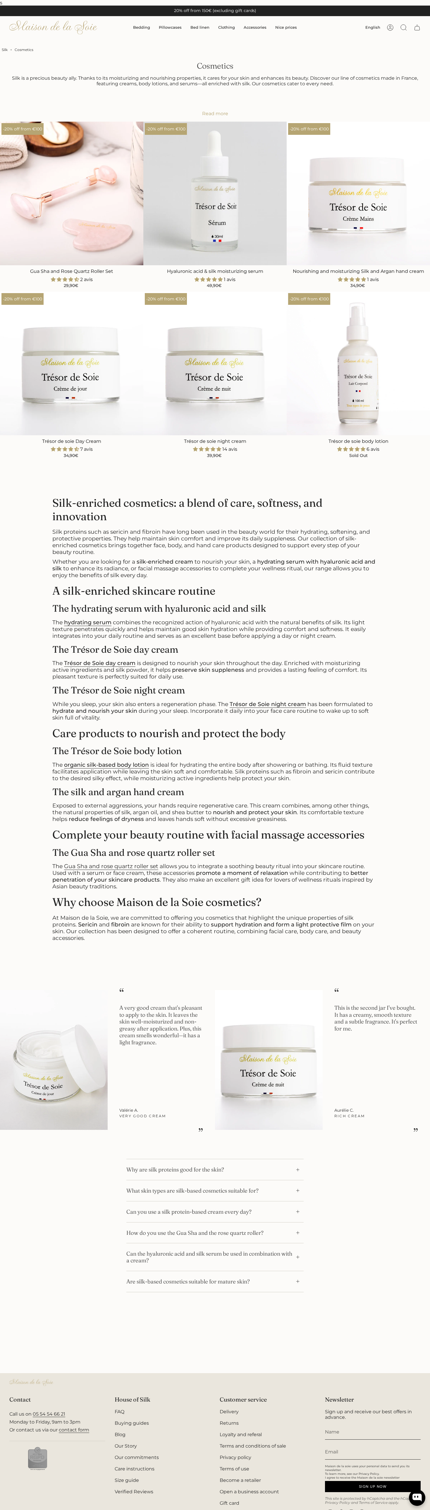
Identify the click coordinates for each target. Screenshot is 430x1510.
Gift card (229, 1503)
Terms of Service (373, 1502)
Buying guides (132, 1423)
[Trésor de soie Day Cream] (71, 363)
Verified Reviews (134, 1491)
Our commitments (137, 1457)
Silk (5, 49)
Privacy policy (235, 1457)
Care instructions (134, 1469)
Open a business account (249, 1491)
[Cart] (417, 28)
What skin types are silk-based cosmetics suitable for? (192, 1190)
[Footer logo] (31, 1382)
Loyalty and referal (241, 1434)
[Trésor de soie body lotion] (358, 363)
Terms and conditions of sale (253, 1446)
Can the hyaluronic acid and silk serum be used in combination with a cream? (209, 1257)
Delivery (229, 1411)
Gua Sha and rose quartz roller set (111, 866)
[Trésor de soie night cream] (215, 363)
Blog (120, 1434)
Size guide (127, 1480)
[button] (141, 27)
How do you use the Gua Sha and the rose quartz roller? (195, 1232)
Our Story (126, 1446)
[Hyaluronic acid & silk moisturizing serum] (215, 193)
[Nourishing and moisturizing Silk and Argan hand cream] (358, 193)
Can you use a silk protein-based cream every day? (189, 1211)
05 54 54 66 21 (49, 1414)
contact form (74, 1430)
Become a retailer (240, 1480)
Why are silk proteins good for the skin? (175, 1169)
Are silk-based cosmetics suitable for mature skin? (188, 1281)
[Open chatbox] (417, 1497)
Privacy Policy (337, 1502)
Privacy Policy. (369, 1474)
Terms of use (234, 1469)
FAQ (119, 1411)
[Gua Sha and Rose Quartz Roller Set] (71, 193)
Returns (229, 1423)
